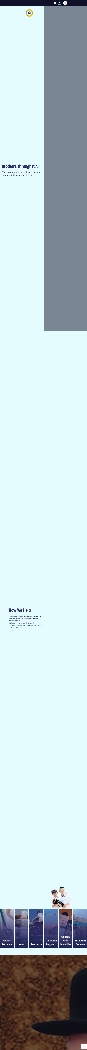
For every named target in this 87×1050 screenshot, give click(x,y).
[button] (55, 3)
